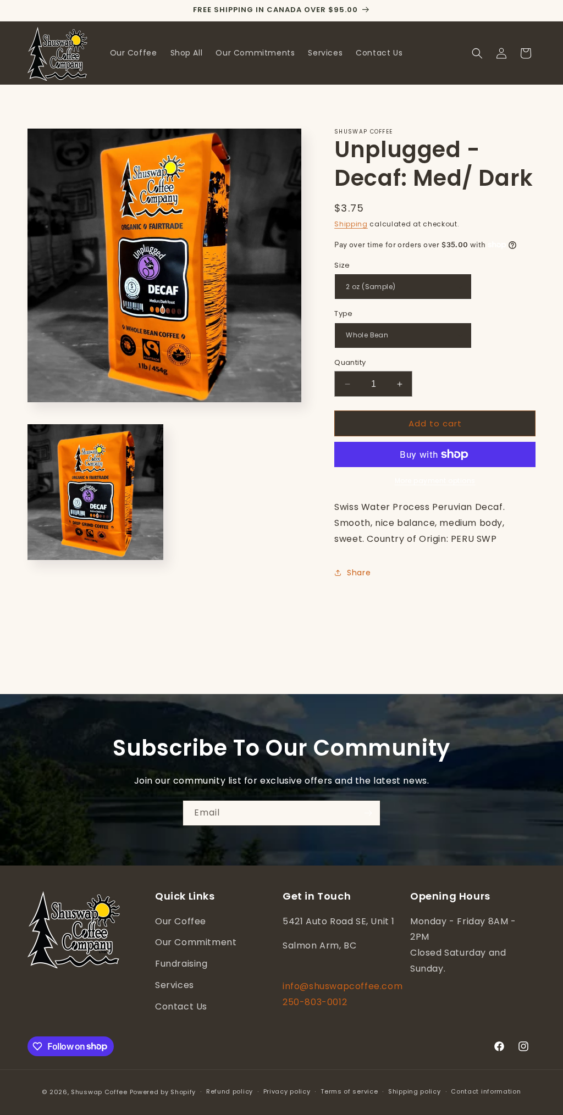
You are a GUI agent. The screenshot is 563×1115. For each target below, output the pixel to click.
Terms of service (349, 1091)
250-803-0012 (315, 1002)
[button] (477, 53)
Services (174, 985)
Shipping (351, 224)
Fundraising (181, 963)
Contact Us (181, 1006)
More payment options (435, 480)
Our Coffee (180, 921)
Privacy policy (287, 1091)
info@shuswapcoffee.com (342, 986)
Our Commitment (195, 942)
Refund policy (229, 1091)
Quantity (350, 362)
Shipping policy (414, 1091)
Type (343, 313)
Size (342, 265)
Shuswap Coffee (99, 1092)
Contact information (486, 1091)
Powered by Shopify (163, 1092)
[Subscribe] (368, 813)
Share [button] (359, 572)
